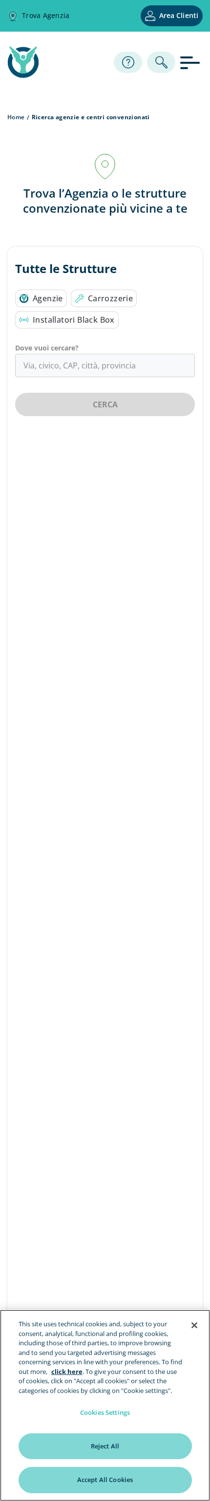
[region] (105, 1405)
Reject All (105, 1446)
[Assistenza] (128, 62)
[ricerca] (161, 62)
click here (67, 1371)
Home (16, 117)
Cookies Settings (105, 1412)
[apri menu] (191, 62)
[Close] (194, 1325)
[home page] (23, 75)
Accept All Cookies (105, 1479)
